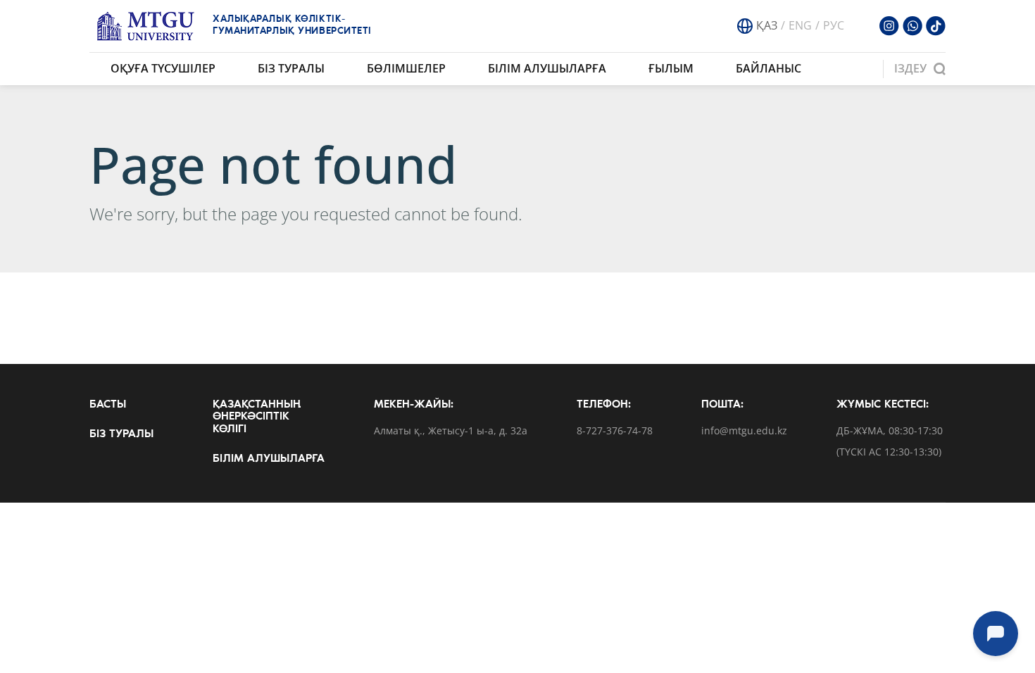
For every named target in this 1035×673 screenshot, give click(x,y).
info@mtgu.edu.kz (744, 431)
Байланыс (768, 68)
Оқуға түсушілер (163, 68)
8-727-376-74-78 (615, 431)
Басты (107, 404)
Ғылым (671, 68)
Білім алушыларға (547, 68)
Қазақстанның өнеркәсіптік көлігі (257, 417)
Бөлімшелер (406, 68)
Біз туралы (291, 68)
